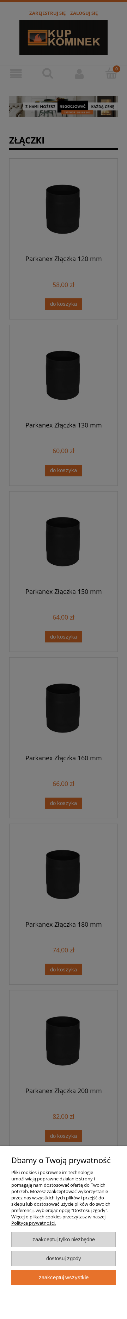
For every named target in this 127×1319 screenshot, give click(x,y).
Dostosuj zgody (63, 1258)
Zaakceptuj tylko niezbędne (63, 1239)
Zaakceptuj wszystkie (64, 1277)
